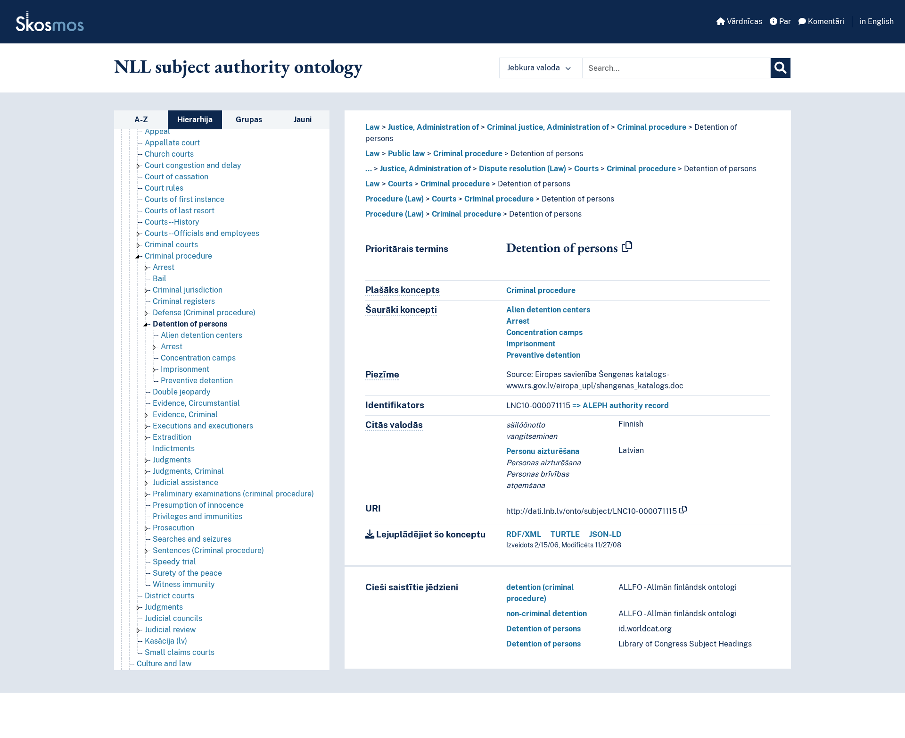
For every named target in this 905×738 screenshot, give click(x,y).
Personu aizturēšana (542, 451)
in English (877, 21)
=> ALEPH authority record (620, 405)
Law (372, 127)
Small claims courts (179, 652)
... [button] (368, 168)
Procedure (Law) (394, 198)
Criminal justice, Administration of (548, 127)
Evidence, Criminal (185, 414)
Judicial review (170, 629)
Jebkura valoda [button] (534, 67)
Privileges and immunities (197, 516)
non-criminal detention (546, 613)
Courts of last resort (179, 210)
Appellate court (172, 142)
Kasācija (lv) (166, 641)
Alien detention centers (201, 335)
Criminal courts (171, 244)
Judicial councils (173, 618)
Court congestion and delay (193, 165)
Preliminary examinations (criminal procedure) (233, 493)
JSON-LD (605, 534)
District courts (169, 595)
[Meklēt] (780, 68)
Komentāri (825, 21)
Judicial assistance (185, 482)
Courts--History (172, 222)
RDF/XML (523, 534)
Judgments (172, 459)
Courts (586, 168)
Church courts (169, 154)
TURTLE (565, 534)
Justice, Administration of (433, 127)
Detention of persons (190, 323)
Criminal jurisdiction (187, 289)
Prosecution (173, 527)
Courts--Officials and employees (202, 233)
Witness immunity (184, 584)
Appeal (157, 131)
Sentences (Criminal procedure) (208, 550)
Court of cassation (176, 176)
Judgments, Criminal (188, 471)
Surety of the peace (187, 573)
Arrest (163, 267)
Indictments (174, 448)
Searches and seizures (192, 539)
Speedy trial (174, 561)
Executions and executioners (203, 425)
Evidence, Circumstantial (196, 403)
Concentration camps (198, 357)
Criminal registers (184, 301)
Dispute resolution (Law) (522, 168)
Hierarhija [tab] (195, 119)
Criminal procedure (178, 256)
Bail (159, 278)
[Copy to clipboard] (626, 247)
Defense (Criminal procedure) (204, 312)
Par (784, 21)
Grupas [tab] (249, 119)
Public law (406, 153)
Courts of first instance (184, 199)
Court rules (164, 188)
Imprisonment (185, 369)
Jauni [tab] (303, 119)
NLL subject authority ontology (238, 66)
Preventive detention (197, 380)
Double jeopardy (182, 391)
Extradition (172, 437)
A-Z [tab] (141, 119)
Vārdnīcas (743, 21)
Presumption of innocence (198, 505)
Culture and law (164, 663)
